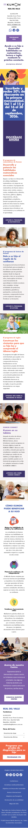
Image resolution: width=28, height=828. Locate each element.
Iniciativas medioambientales (14, 785)
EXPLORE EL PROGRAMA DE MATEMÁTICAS (14, 221)
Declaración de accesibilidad (14, 800)
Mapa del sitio (14, 803)
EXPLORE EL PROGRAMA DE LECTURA (14, 307)
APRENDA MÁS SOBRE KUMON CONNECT (14, 474)
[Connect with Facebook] (14, 31)
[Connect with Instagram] (17, 31)
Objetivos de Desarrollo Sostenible (14, 788)
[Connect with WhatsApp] (10, 31)
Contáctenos (14, 781)
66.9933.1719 (14, 14)
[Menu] (5, 5)
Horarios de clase (10, 733)
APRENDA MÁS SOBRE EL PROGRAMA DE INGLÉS (14, 396)
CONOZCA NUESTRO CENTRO (14, 698)
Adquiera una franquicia (14, 796)
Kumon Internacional (14, 792)
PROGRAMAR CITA (14, 38)
